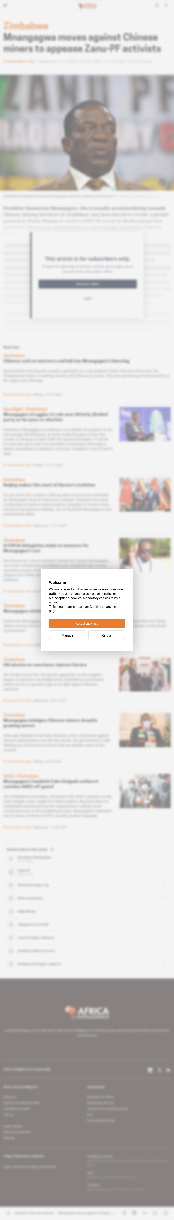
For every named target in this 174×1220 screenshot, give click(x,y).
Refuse (106, 635)
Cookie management (104, 606)
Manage (67, 635)
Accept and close (87, 623)
